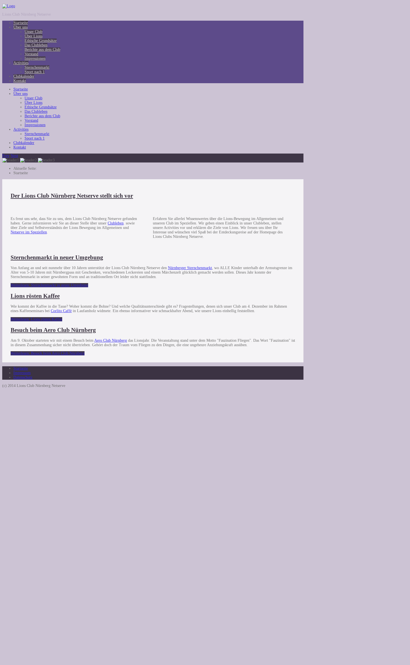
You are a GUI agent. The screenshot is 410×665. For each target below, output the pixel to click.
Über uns (20, 27)
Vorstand (31, 54)
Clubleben (116, 223)
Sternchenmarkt (37, 67)
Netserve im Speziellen (29, 232)
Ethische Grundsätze (41, 41)
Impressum (22, 373)
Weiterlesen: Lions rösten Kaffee (36, 319)
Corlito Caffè (61, 311)
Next (14, 156)
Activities (20, 63)
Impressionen (35, 58)
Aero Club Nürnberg (110, 340)
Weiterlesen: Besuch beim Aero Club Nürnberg (48, 353)
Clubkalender (23, 76)
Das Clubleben (36, 45)
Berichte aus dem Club (42, 49)
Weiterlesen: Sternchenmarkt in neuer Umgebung (49, 285)
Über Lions (33, 36)
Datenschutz (22, 377)
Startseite (20, 23)
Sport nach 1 (35, 72)
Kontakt (19, 81)
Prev (5, 156)
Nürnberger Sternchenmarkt (190, 268)
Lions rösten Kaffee (35, 296)
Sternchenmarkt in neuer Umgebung (57, 257)
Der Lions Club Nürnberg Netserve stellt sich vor (72, 195)
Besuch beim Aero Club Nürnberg (53, 330)
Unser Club (33, 32)
